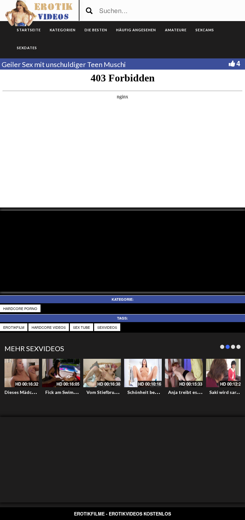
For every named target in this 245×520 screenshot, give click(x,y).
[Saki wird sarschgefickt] (225, 373)
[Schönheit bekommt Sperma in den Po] (143, 373)
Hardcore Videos (49, 327)
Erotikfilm (13, 327)
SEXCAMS (205, 30)
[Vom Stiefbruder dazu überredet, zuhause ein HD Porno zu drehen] (102, 373)
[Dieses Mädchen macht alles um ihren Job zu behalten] (20, 373)
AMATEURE (176, 30)
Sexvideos (107, 327)
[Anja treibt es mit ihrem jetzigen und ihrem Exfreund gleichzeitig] (184, 373)
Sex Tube (81, 327)
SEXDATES (27, 48)
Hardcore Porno (20, 308)
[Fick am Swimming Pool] (61, 373)
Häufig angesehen (136, 30)
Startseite (29, 30)
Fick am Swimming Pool (69, 392)
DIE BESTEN (96, 30)
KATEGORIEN (63, 30)
